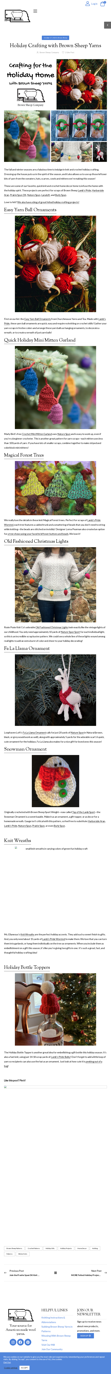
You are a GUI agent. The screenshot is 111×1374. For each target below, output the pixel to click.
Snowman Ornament (25, 749)
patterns (9, 1254)
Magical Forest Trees (24, 455)
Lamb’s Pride (84, 190)
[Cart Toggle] (102, 4)
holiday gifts (50, 1248)
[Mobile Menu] (35, 11)
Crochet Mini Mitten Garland (37, 433)
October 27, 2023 (50, 38)
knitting (95, 1248)
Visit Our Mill (48, 1344)
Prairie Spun (38, 825)
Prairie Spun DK (18, 194)
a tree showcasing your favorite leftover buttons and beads (38, 533)
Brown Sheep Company (49, 52)
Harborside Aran (96, 821)
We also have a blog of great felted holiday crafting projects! (48, 202)
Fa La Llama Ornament (27, 648)
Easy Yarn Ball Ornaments (37, 318)
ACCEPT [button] (24, 1368)
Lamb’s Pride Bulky (60, 1056)
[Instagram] (13, 1342)
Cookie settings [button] (10, 1368)
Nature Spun (33, 194)
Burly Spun (60, 194)
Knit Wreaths (17, 840)
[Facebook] (20, 1342)
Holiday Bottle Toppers (27, 967)
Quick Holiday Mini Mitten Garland (39, 340)
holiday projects (66, 1248)
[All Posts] (55, 1272)
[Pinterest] (28, 1342)
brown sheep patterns (14, 1248)
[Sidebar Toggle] (107, 25)
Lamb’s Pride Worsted (53, 938)
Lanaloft (45, 194)
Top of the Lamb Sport (83, 812)
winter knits (22, 1254)
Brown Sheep (62, 38)
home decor (81, 1248)
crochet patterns (34, 1248)
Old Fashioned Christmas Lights (36, 541)
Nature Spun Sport (70, 631)
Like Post (69, 52)
